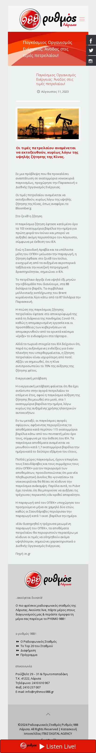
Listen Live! (61, 746)
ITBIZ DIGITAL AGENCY (57, 733)
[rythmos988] (48, 19)
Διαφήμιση (28, 650)
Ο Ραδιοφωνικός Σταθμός (38, 641)
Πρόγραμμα (28, 655)
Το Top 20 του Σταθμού (36, 646)
